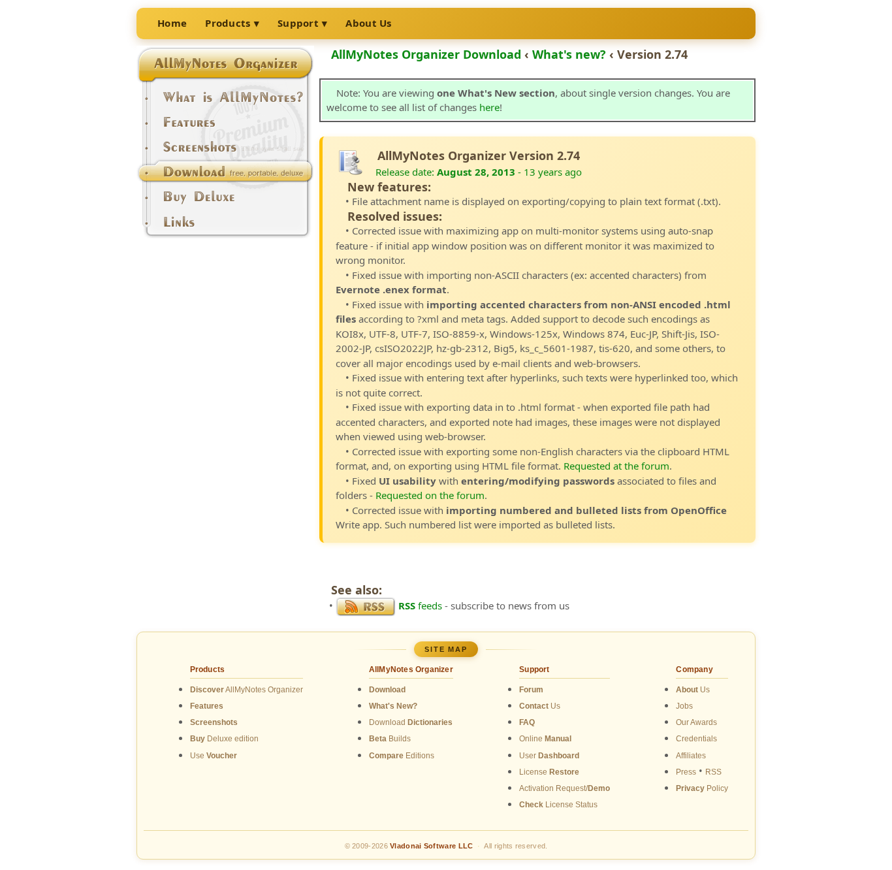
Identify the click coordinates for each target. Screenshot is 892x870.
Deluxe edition (224, 738)
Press (686, 772)
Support (298, 22)
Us (539, 706)
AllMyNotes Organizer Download (426, 54)
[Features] (225, 126)
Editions (401, 755)
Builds (390, 738)
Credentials (696, 738)
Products (227, 22)
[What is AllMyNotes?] (225, 101)
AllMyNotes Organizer (246, 689)
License (549, 772)
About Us (368, 22)
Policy (702, 788)
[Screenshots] (225, 151)
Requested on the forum (430, 495)
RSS (713, 772)
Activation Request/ (564, 788)
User (549, 755)
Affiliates (691, 755)
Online (545, 738)
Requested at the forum (616, 465)
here (489, 107)
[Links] (225, 226)
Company (694, 669)
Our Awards (696, 722)
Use (213, 755)
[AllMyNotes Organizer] (225, 77)
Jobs (684, 706)
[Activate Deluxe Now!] (225, 201)
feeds (420, 605)
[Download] (225, 176)
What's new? (569, 54)
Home (172, 22)
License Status (558, 804)
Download (411, 722)
